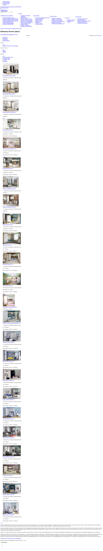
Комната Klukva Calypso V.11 (9, 456)
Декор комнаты (78, 16)
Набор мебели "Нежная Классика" (10, 307)
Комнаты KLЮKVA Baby (8, 22)
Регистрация (3, 7)
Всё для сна (67, 17)
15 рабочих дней (6, 58)
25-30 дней (5, 61)
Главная (2, 28)
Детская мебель (36, 15)
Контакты (5, 4)
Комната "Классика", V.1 (8, 264)
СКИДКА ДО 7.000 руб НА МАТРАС (10, 45)
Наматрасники (70, 20)
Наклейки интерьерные (82, 18)
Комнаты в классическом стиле (58, 21)
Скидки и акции (6, 3)
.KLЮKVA (5, 38)
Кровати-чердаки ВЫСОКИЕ (27, 22)
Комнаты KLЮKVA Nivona (8, 17)
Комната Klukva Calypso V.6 (8, 494)
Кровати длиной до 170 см (26, 18)
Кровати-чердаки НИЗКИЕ (26, 20)
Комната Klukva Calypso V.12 (9, 437)
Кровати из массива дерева (26, 26)
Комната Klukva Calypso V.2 (8, 418)
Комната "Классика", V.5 (8, 285)
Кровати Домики (24, 24)
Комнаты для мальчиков (57, 19)
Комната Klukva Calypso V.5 (8, 361)
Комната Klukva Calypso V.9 (8, 380)
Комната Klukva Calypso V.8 (8, 342)
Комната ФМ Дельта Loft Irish (9, 93)
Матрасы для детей (71, 19)
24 (95, 35)
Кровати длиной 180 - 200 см (27, 19)
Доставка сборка (6, 1)
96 (98, 35)
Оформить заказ (3, 9)
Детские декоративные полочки (84, 20)
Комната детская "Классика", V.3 (9, 148)
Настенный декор (81, 19)
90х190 (4, 52)
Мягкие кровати (24, 17)
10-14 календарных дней (8, 57)
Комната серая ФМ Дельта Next (9, 188)
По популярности (10, 34)
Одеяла (68, 22)
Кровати (20, 13)
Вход (7, 7)
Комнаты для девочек (56, 18)
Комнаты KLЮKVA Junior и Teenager (10, 19)
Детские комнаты (53, 16)
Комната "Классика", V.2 (8, 475)
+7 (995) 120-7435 (4, 11)
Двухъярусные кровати (25, 15)
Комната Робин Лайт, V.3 (8, 224)
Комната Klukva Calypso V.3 (8, 514)
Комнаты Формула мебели (8, 23)
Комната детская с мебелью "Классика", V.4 (12, 323)
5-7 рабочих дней (6, 59)
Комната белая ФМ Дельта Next (9, 207)
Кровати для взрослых (25, 25)
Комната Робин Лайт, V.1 (8, 168)
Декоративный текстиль (83, 23)
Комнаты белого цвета (56, 22)
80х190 (4, 50)
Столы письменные (40, 18)
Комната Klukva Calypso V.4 (8, 399)
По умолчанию (3, 34)
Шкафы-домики (39, 19)
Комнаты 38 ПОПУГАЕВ (8, 24)
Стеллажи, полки (39, 24)
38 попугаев (5, 39)
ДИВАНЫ (23, 16)
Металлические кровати (26, 23)
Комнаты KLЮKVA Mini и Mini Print (10, 18)
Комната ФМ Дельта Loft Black (9, 75)
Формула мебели (6, 40)
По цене (16, 34)
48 (97, 35)
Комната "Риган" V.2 (7, 244)
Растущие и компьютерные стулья (42, 17)
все (100, 35)
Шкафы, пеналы (39, 20)
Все (3, 44)
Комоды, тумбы (39, 23)
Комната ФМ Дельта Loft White (9, 112)
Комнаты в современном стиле (58, 23)
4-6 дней (4, 60)
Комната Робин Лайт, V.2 (8, 129)
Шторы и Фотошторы (82, 22)
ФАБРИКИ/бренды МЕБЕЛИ (7, 15)
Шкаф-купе (38, 22)
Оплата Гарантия (6, 2)
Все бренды (5, 37)
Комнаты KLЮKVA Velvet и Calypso (10, 20)
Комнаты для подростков (57, 20)
